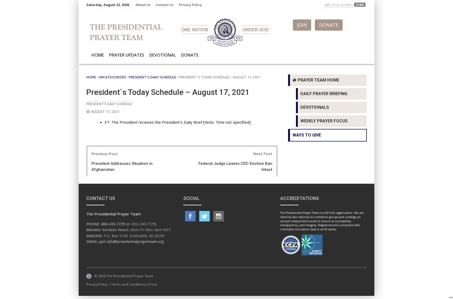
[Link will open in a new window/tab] (190, 216)
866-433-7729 (113, 223)
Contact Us (165, 4)
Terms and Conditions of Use (134, 284)
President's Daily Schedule (152, 77)
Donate (189, 55)
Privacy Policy (190, 4)
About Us (143, 4)
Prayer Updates (126, 55)
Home (97, 55)
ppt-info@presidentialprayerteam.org (131, 241)
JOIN (302, 25)
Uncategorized (112, 77)
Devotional (162, 55)
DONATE (328, 25)
